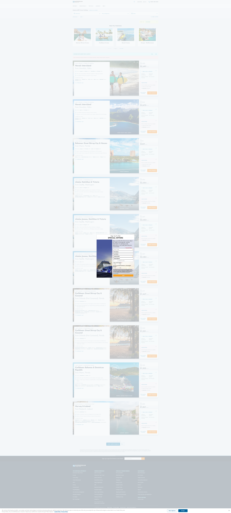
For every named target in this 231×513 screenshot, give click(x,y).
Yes (115, 263)
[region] (115, 510)
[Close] (229, 510)
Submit (123, 275)
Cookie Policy (57, 511)
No (120, 263)
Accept (183, 510)
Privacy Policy (115, 273)
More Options (172, 510)
